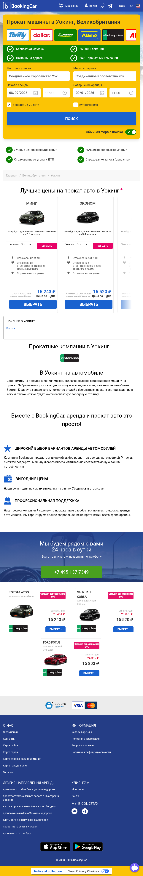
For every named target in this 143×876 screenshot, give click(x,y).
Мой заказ (71, 5)
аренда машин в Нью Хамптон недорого (27, 813)
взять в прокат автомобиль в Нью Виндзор (29, 806)
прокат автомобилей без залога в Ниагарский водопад (31, 798)
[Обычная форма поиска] (129, 132)
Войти (93, 5)
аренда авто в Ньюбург (17, 833)
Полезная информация (86, 738)
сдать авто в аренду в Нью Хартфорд (25, 819)
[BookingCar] (20, 5)
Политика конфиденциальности (91, 752)
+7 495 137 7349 (71, 572)
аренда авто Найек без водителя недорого (29, 789)
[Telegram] (85, 811)
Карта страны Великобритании (22, 758)
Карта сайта (10, 745)
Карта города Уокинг (16, 765)
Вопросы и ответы (83, 745)
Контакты (9, 738)
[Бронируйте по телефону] (103, 6)
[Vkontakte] (74, 811)
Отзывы (8, 772)
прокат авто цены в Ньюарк (20, 826)
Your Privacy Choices (83, 871)
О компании (10, 732)
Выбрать (33, 304)
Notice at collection (48, 871)
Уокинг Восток (20, 244)
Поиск (71, 118)
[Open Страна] (138, 6)
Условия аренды (82, 732)
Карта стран (10, 752)
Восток (11, 328)
